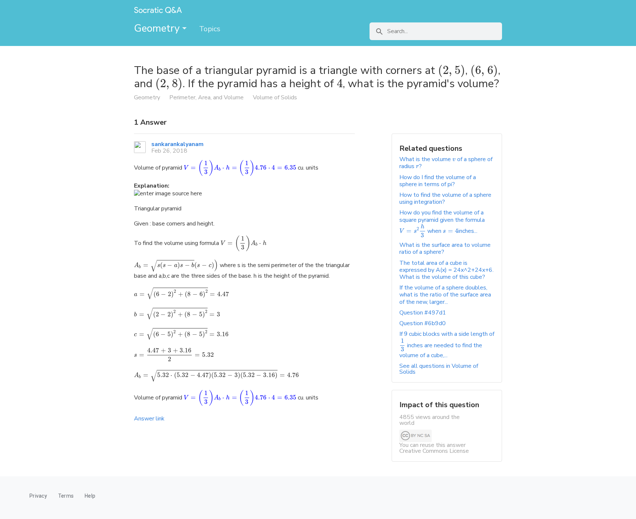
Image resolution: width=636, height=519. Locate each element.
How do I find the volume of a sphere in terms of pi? (437, 180)
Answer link (149, 419)
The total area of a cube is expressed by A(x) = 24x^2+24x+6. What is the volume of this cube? (446, 270)
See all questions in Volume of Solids (438, 369)
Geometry (158, 28)
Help (90, 496)
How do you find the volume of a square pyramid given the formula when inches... (442, 222)
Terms (66, 496)
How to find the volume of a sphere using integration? (445, 198)
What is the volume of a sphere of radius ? (445, 162)
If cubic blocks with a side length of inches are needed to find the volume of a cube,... (446, 344)
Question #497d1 (422, 313)
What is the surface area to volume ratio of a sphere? (445, 248)
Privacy (38, 496)
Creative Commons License (434, 451)
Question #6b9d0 (422, 323)
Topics (209, 29)
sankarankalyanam (177, 144)
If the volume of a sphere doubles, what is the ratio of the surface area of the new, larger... (445, 295)
